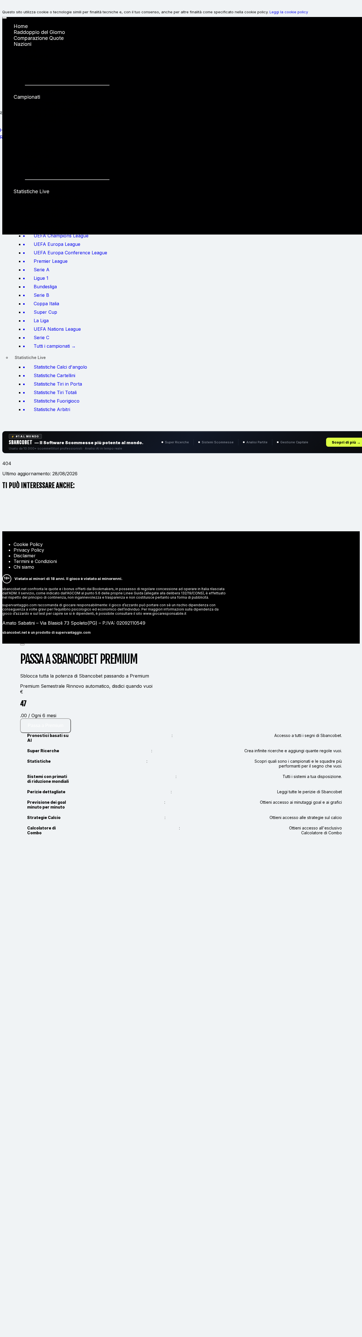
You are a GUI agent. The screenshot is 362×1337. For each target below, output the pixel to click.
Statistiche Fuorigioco (50, 221)
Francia (33, 74)
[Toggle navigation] (4, 18)
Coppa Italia (39, 150)
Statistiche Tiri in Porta (51, 209)
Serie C (33, 174)
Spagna (34, 62)
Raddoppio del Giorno (39, 32)
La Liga (33, 162)
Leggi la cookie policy (289, 12)
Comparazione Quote (39, 38)
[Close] (22, 644)
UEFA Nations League (51, 168)
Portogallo (37, 80)
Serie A (33, 127)
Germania (36, 68)
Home (21, 26)
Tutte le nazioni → (46, 91)
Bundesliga (38, 138)
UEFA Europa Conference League (64, 115)
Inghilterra (36, 56)
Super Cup (37, 156)
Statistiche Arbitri (45, 227)
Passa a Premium (45, 725)
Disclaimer (25, 555)
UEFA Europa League (50, 109)
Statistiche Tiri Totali (48, 215)
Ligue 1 (33, 133)
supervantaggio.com (72, 632)
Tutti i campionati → (48, 185)
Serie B (33, 144)
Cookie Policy (28, 544)
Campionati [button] (27, 97)
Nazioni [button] (22, 44)
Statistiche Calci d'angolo (55, 197)
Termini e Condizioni (35, 561)
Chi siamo (24, 567)
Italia (30, 50)
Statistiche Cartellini (48, 203)
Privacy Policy (29, 550)
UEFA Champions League (55, 103)
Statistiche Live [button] (31, 191)
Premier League (43, 121)
